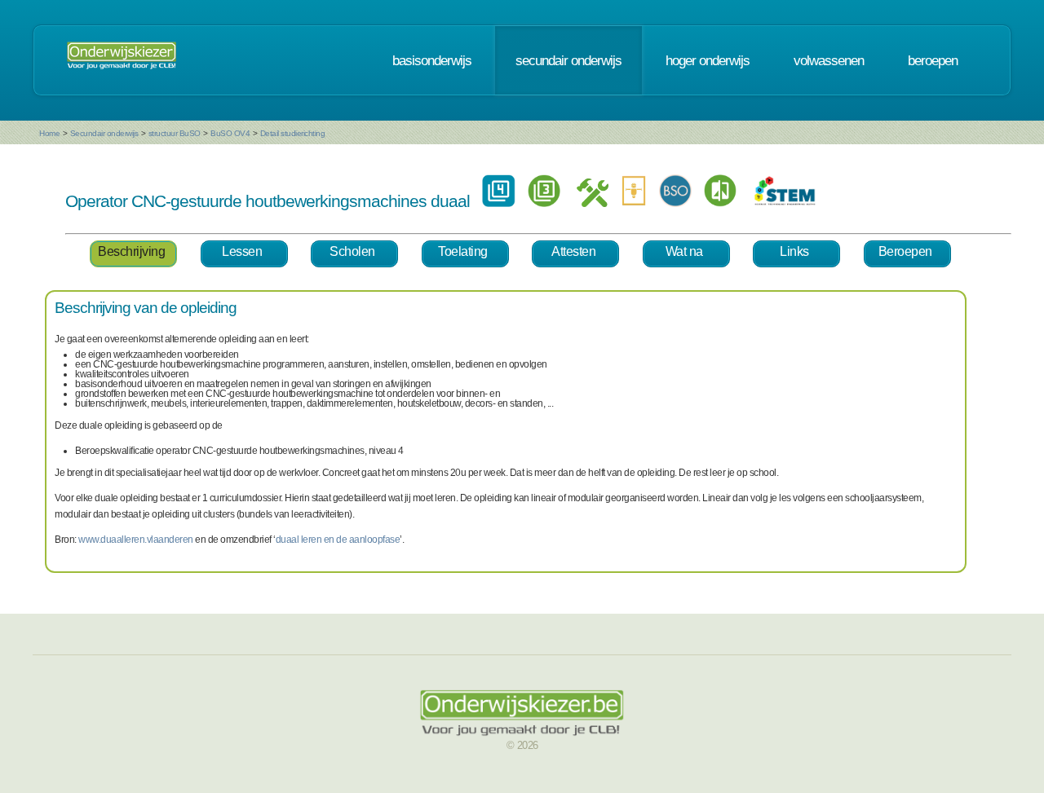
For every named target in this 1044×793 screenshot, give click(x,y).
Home (49, 133)
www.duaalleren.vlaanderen (135, 539)
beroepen (933, 60)
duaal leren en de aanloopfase (338, 539)
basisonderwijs (431, 60)
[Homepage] (121, 60)
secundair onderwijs (568, 60)
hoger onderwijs (708, 60)
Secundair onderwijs (104, 133)
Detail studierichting (292, 133)
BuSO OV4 (230, 133)
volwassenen (829, 60)
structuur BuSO (174, 133)
